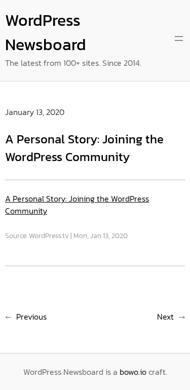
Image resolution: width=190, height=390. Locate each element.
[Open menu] (179, 38)
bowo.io (133, 372)
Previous (31, 316)
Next (165, 316)
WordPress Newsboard (45, 32)
